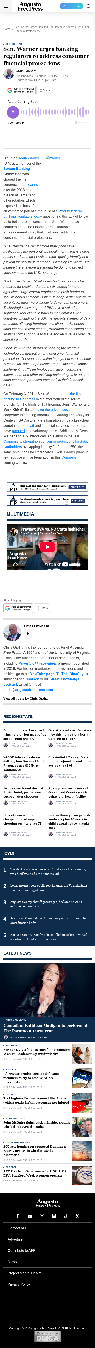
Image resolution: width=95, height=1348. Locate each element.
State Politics (15, 1118)
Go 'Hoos (11, 1045)
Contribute (71, 6)
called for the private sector (51, 410)
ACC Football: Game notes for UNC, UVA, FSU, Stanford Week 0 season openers (35, 1173)
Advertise (15, 1239)
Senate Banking (16, 169)
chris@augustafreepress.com (28, 690)
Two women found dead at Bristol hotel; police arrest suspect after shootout (23, 792)
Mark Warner (29, 158)
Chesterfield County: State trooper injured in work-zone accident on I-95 (69, 761)
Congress (11, 441)
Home (7, 29)
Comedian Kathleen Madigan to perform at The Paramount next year (45, 1028)
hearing (32, 184)
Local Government (18, 1142)
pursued (18, 431)
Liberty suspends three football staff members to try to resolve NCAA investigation (31, 1078)
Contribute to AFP (22, 1250)
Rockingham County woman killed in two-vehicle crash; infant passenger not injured (36, 1100)
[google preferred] (21, 90)
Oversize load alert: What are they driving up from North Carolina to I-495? (70, 734)
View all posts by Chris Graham (26, 698)
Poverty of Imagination (37, 663)
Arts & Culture (16, 1020)
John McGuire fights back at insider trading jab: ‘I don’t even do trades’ (36, 1124)
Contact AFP (18, 1228)
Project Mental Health (25, 1273)
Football (12, 1069)
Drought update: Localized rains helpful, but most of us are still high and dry (24, 734)
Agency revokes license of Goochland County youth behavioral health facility (68, 792)
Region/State (14, 44)
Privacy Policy (19, 1284)
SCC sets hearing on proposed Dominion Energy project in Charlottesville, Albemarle (34, 1151)
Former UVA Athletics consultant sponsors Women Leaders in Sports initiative (36, 1052)
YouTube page (42, 674)
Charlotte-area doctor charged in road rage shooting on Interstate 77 (22, 819)
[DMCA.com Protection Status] (47, 1336)
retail (30, 425)
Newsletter (16, 1262)
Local (9, 1094)
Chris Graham (18, 744)
